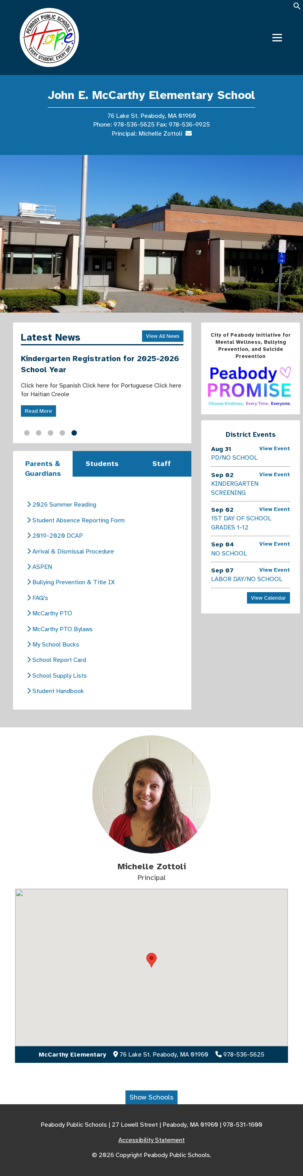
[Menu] (277, 37)
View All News (163, 336)
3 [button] (50, 433)
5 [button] (74, 433)
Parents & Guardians (43, 468)
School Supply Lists (59, 676)
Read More (38, 411)
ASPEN (41, 567)
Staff (161, 463)
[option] (151, 234)
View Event (274, 448)
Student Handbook (57, 691)
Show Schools (151, 1097)
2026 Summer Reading (63, 505)
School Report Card (58, 660)
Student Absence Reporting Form (78, 520)
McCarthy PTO (51, 613)
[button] (297, 8)
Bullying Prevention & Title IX (73, 582)
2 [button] (39, 433)
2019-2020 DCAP (57, 536)
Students (102, 463)
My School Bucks (55, 645)
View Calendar (268, 598)
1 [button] (27, 433)
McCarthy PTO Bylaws (62, 629)
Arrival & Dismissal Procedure (72, 551)
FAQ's (39, 598)
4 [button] (62, 433)
